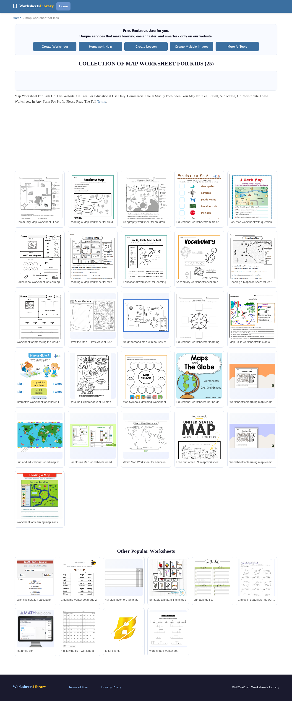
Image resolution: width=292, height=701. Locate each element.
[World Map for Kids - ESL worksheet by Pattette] (40, 436)
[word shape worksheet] (168, 629)
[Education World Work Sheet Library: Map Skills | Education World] (252, 325)
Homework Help (100, 46)
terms (101, 101)
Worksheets (29, 687)
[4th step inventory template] (124, 578)
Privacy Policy (111, 687)
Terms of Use (78, 687)
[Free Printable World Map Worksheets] (146, 436)
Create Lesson (146, 46)
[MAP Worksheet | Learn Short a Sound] (40, 322)
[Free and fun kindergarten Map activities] (40, 202)
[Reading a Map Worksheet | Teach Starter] (252, 376)
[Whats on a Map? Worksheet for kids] (199, 205)
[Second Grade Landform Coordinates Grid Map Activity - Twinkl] (93, 435)
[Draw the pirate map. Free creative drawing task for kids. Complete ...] (93, 315)
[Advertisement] (146, 139)
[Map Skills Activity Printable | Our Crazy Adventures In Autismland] (199, 262)
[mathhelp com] (35, 628)
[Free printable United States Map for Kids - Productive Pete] (199, 447)
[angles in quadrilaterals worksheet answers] (257, 582)
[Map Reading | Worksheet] (40, 502)
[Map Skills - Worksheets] (93, 262)
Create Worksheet (55, 46)
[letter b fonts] (124, 628)
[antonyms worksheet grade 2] (79, 583)
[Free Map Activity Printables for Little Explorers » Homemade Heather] (93, 202)
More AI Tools (237, 46)
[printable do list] (212, 584)
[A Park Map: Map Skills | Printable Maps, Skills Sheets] (252, 201)
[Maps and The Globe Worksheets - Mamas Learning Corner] (199, 376)
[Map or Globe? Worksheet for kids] (40, 385)
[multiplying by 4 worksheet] (79, 634)
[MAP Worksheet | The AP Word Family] (40, 262)
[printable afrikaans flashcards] (168, 577)
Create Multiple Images (192, 46)
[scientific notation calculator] (35, 577)
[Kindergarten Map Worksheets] (93, 376)
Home (63, 6)
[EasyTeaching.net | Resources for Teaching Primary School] (146, 315)
